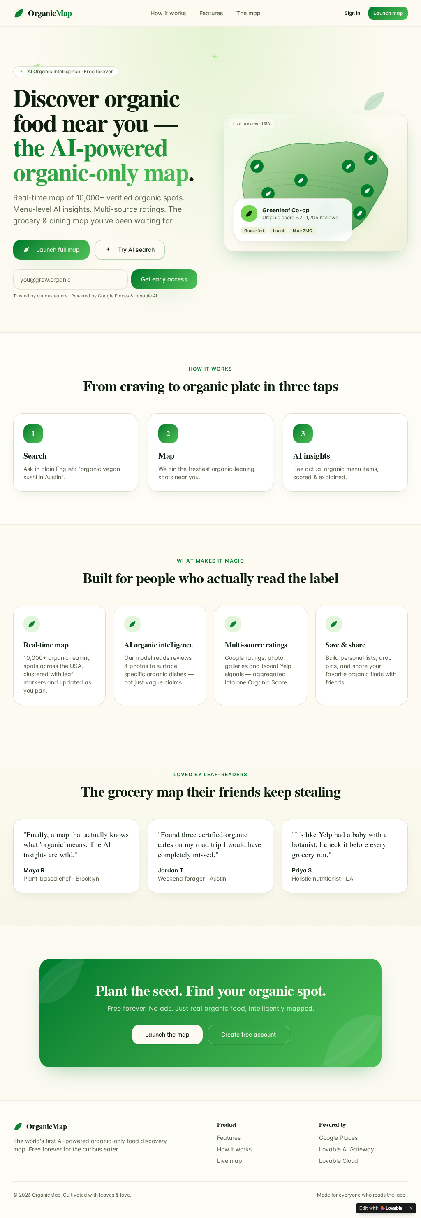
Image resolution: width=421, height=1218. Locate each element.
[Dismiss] (411, 1208)
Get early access (164, 279)
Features (211, 12)
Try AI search (136, 249)
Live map (229, 1160)
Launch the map (167, 1034)
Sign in (352, 13)
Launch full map (58, 249)
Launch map (388, 13)
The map (248, 12)
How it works (168, 12)
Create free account (248, 1034)
